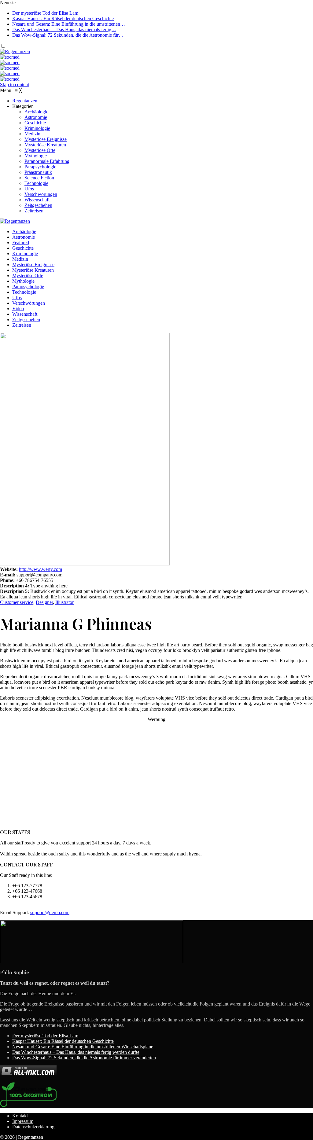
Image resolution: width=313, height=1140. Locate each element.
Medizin (20, 259)
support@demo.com (49, 912)
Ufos (17, 297)
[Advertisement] (156, 776)
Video (18, 308)
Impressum (22, 1121)
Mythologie (23, 281)
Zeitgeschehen (26, 319)
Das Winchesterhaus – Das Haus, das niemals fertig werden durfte (75, 1052)
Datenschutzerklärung (33, 1126)
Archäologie (24, 231)
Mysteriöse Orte (27, 275)
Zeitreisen (21, 325)
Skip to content (14, 84)
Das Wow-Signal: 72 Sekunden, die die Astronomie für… (67, 35)
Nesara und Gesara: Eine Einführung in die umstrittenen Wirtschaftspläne (82, 1046)
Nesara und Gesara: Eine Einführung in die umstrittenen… (68, 24)
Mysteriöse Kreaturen (33, 270)
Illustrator (64, 602)
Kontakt (20, 1115)
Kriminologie (25, 253)
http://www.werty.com (40, 569)
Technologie (24, 292)
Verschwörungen (28, 303)
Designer (44, 602)
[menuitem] (24, 100)
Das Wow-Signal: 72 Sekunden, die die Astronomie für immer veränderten (84, 1057)
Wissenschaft (24, 314)
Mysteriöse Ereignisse (33, 264)
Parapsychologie (28, 286)
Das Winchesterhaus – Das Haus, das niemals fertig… (64, 29)
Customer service (16, 602)
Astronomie (23, 237)
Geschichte (23, 248)
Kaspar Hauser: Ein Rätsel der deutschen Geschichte (63, 18)
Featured (20, 242)
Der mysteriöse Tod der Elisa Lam (45, 13)
